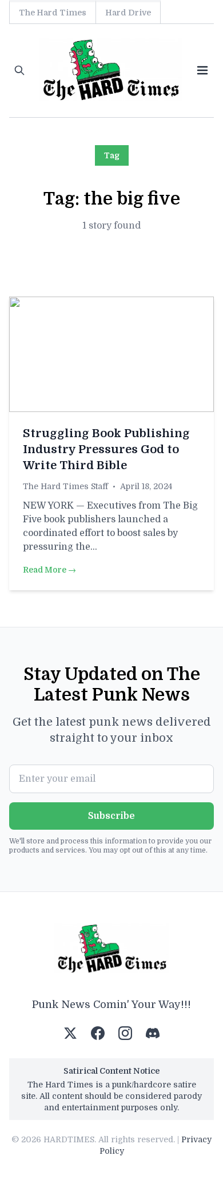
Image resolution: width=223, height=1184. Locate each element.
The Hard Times (52, 12)
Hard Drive (128, 12)
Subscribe (111, 816)
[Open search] (19, 70)
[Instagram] (125, 1033)
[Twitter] (70, 1033)
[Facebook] (98, 1033)
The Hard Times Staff (65, 486)
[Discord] (153, 1033)
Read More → (49, 569)
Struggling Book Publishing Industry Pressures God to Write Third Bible (106, 449)
